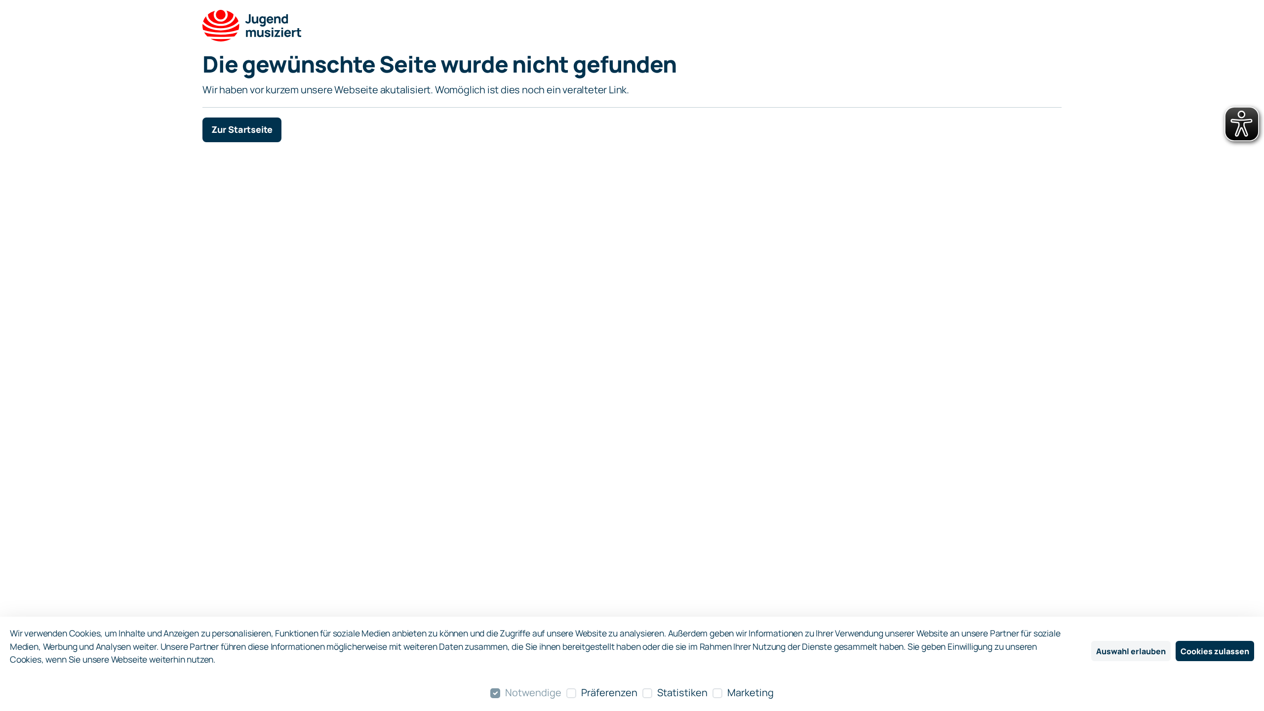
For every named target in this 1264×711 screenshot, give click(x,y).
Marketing (750, 692)
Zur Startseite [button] (242, 129)
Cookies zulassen (1215, 651)
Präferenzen (609, 692)
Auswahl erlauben (1131, 651)
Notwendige (533, 692)
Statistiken (682, 692)
